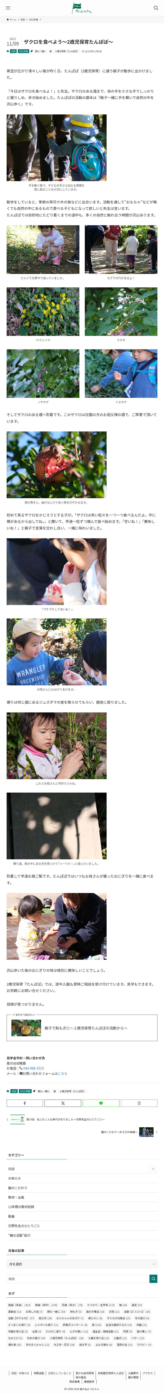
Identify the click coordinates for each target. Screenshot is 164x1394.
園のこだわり (17, 1187)
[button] (25, 1103)
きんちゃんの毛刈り (70, 1318)
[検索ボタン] (156, 8)
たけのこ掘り (55, 1331)
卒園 (141, 1325)
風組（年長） (19, 1305)
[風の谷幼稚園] (82, 8)
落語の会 (124, 1345)
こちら (62, 1073)
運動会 (14, 1311)
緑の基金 (81, 1377)
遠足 (137, 1305)
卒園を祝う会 (18, 1331)
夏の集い (144, 1331)
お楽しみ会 (34, 1311)
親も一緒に (40, 51)
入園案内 (133, 1373)
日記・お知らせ (20, 1373)
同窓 (127, 1331)
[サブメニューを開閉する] (153, 1169)
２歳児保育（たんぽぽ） (67, 51)
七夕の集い (79, 1331)
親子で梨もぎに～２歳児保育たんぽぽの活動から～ (86, 1027)
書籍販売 (89, 1381)
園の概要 (133, 1377)
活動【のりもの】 (21, 1318)
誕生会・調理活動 (106, 1331)
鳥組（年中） (46, 1305)
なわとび (15, 1338)
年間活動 (39, 1373)
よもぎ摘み (103, 1345)
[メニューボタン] (8, 8)
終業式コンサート (75, 1325)
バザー (137, 1338)
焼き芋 (85, 1345)
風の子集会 (95, 1311)
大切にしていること (59, 1373)
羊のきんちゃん (37, 1345)
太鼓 (36, 1331)
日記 (13, 51)
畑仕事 (14, 1345)
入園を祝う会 (98, 1338)
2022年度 (23, 51)
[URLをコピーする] (139, 1103)
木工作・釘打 (64, 1345)
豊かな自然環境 (85, 1373)
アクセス (148, 1373)
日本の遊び (36, 1338)
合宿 (114, 1311)
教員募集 (74, 1381)
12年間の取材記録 (21, 1206)
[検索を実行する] (153, 1279)
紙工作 (45, 1318)
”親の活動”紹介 (19, 1235)
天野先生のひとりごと (24, 1225)
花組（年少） (72, 1305)
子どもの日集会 (118, 1318)
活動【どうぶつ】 (137, 1311)
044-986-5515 (33, 1068)
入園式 (120, 1338)
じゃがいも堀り (46, 1325)
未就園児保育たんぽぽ (111, 1373)
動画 (11, 1216)
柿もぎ (76, 1311)
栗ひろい (95, 1318)
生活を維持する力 (119, 1325)
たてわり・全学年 (101, 1305)
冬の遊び (142, 1318)
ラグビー (144, 1345)
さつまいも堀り (19, 1325)
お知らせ (14, 1178)
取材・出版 (16, 1197)
